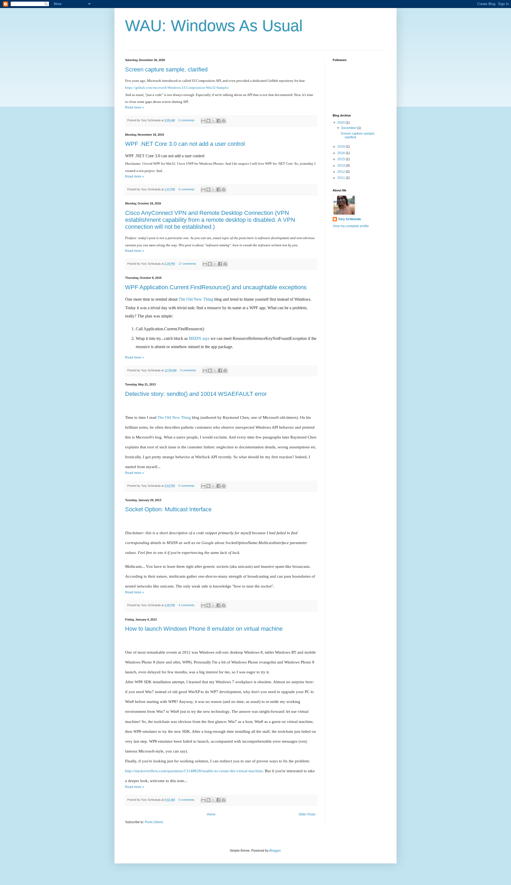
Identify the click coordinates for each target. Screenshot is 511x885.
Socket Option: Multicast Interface (168, 509)
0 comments (187, 120)
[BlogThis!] (208, 120)
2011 (341, 178)
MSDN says (199, 338)
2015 (341, 159)
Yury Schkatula (349, 219)
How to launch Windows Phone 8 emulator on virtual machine (204, 628)
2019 (341, 146)
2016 (341, 153)
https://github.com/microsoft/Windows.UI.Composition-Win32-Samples (177, 88)
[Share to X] (213, 120)
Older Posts (307, 814)
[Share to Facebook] (218, 120)
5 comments (187, 799)
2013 (341, 165)
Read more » (134, 107)
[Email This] (203, 120)
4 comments (187, 605)
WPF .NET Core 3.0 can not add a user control (185, 143)
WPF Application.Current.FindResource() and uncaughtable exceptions (216, 287)
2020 (341, 122)
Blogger (275, 850)
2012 (341, 172)
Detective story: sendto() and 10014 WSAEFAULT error (196, 394)
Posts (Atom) (154, 822)
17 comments (187, 263)
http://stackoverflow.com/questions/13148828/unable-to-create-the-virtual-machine (194, 771)
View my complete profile (351, 226)
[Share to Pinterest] (223, 120)
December (349, 128)
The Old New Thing (196, 299)
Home (211, 814)
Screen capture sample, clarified (166, 69)
